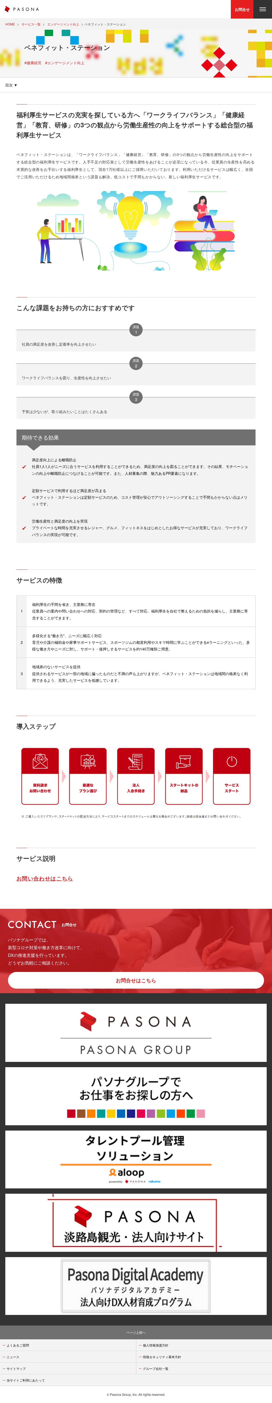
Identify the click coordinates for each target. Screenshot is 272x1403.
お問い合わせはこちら (44, 878)
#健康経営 (32, 62)
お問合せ (242, 9)
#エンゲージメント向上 (64, 62)
